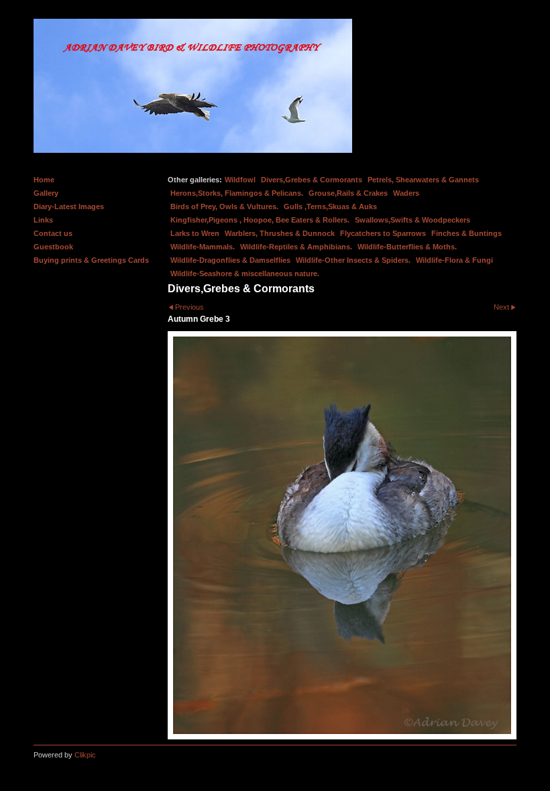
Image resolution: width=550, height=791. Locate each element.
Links (43, 220)
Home (44, 180)
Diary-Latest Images (69, 206)
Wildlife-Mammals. (202, 247)
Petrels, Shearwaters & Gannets (423, 180)
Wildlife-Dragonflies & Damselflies (230, 260)
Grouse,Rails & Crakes (348, 193)
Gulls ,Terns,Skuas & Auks (330, 206)
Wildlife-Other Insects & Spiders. (353, 260)
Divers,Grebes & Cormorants (311, 180)
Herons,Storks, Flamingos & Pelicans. (236, 193)
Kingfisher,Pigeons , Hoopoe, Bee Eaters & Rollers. (259, 220)
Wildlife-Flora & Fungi (454, 260)
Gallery (46, 193)
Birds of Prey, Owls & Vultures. (224, 206)
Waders (406, 193)
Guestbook (53, 247)
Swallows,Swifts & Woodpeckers (412, 220)
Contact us (53, 233)
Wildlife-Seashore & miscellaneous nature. (244, 273)
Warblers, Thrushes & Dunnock (280, 233)
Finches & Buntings (466, 233)
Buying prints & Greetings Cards (91, 260)
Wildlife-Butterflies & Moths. (407, 247)
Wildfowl (240, 180)
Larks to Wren (194, 233)
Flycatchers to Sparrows (383, 233)
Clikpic (85, 755)
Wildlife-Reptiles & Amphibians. (296, 247)
